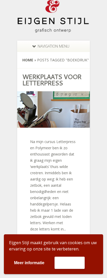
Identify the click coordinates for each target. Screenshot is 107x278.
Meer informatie (29, 263)
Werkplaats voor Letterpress (51, 79)
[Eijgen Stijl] (53, 29)
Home (27, 59)
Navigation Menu (53, 46)
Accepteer (69, 262)
